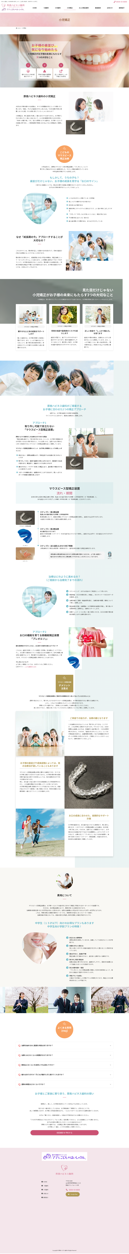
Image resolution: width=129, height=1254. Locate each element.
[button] (64, 1045)
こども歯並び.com (30, 667)
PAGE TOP (124, 1214)
